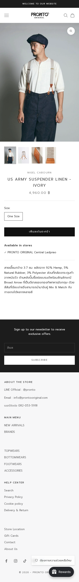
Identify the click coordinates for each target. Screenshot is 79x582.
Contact (9, 542)
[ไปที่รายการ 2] (23, 155)
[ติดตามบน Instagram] (15, 561)
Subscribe (39, 360)
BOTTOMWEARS (15, 457)
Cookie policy (13, 504)
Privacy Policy (13, 497)
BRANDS (9, 432)
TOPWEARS (12, 451)
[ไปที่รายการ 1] (10, 155)
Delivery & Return (16, 510)
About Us (10, 549)
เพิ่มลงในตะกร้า (39, 231)
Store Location (14, 529)
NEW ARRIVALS (14, 425)
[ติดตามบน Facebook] (6, 561)
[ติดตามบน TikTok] (25, 561)
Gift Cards (11, 536)
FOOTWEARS (13, 464)
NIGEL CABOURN (39, 172)
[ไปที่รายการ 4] (50, 155)
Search (8, 490)
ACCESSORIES (13, 471)
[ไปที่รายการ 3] (37, 155)
